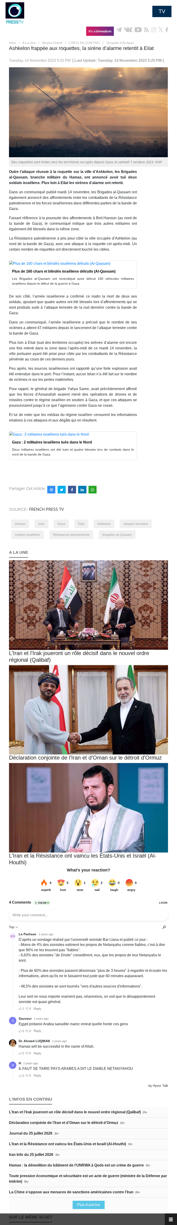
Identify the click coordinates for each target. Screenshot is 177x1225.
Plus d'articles (88, 1205)
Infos (12, 43)
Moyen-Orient (52, 43)
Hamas (20, 524)
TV (162, 11)
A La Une (29, 43)
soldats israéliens (27, 534)
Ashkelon (104, 524)
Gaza (61, 524)
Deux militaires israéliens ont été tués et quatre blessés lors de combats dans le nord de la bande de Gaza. (73, 452)
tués (41, 524)
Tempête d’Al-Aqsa (120, 43)
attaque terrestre (136, 524)
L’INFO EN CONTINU (84, 43)
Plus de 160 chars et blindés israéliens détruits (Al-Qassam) (63, 271)
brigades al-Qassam (117, 534)
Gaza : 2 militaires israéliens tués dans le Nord (52, 442)
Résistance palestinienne (71, 534)
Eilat (81, 524)
